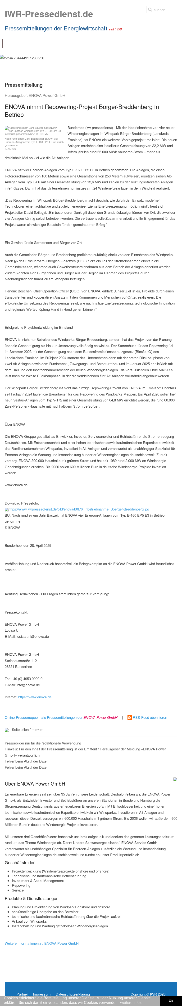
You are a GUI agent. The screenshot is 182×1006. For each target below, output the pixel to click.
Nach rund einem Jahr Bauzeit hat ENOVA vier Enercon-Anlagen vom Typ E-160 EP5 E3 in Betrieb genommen (34, 144)
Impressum (42, 994)
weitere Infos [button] (130, 1003)
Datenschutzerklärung (73, 994)
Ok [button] (171, 1001)
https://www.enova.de (34, 696)
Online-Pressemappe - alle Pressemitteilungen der (61, 717)
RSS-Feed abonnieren (149, 717)
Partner (22, 994)
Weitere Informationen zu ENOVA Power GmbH (42, 943)
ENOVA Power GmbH (47, 95)
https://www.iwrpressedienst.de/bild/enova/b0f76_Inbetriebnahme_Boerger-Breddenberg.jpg (79, 508)
